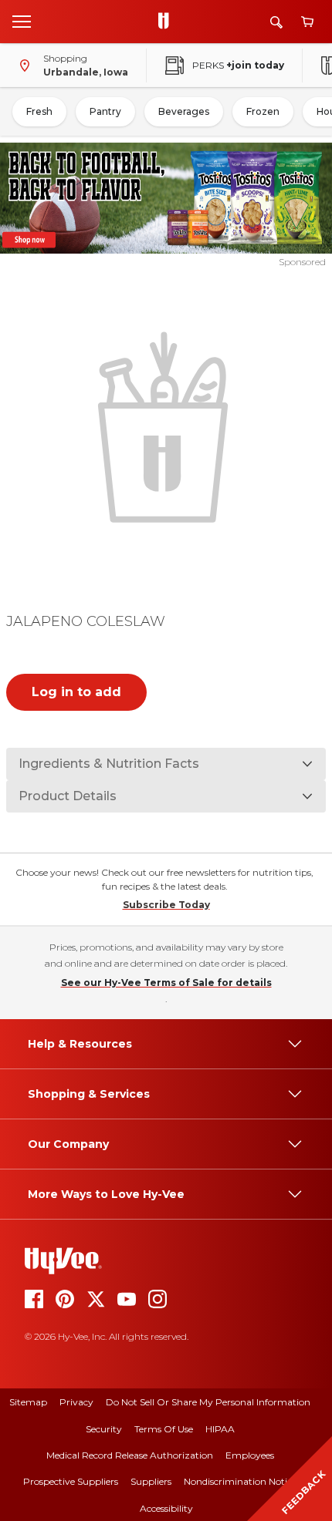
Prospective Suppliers (70, 1481)
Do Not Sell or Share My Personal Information (208, 1402)
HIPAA (220, 1429)
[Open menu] (21, 21)
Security (104, 1429)
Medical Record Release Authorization (129, 1455)
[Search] (276, 21)
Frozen (262, 111)
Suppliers (150, 1481)
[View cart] (307, 22)
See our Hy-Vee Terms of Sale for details (166, 982)
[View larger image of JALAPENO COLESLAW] (166, 425)
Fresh (39, 111)
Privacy (76, 1402)
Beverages (183, 111)
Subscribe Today (166, 904)
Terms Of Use (163, 1429)
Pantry (105, 111)
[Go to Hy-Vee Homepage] (167, 21)
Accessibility (166, 1508)
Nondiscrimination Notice (240, 1481)
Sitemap (28, 1402)
